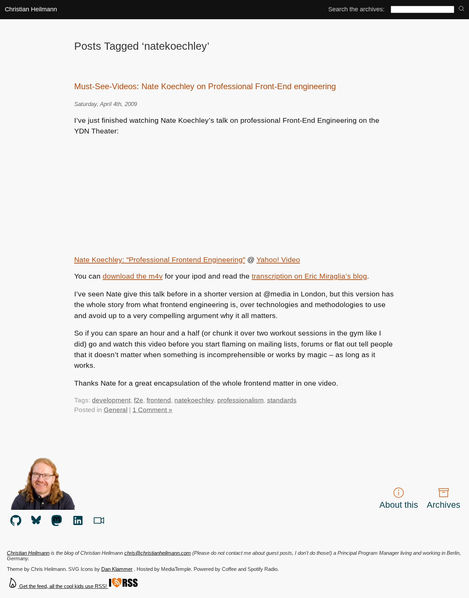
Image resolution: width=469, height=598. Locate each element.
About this (398, 504)
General (115, 409)
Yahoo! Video (278, 259)
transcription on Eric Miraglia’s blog (309, 276)
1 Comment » (152, 409)
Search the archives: (356, 9)
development (111, 400)
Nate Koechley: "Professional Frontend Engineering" (159, 259)
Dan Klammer (117, 569)
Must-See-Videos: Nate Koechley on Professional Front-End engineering (205, 86)
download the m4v (133, 276)
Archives (443, 504)
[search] (461, 9)
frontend (159, 400)
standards (282, 400)
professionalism (240, 400)
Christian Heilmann (31, 9)
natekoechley (194, 400)
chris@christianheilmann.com (157, 553)
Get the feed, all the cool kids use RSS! (63, 586)
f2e (138, 400)
